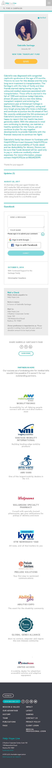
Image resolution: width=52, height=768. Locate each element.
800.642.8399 (8, 750)
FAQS (5, 725)
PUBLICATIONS (9, 722)
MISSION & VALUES (11, 707)
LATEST (29, 711)
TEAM (5, 718)
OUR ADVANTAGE (10, 711)
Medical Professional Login (36, 730)
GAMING (29, 714)
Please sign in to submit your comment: (23, 234)
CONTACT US (32, 718)
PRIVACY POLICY (33, 722)
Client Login (32, 725)
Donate (8, 696)
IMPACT (29, 707)
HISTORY (7, 714)
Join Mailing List (11, 701)
